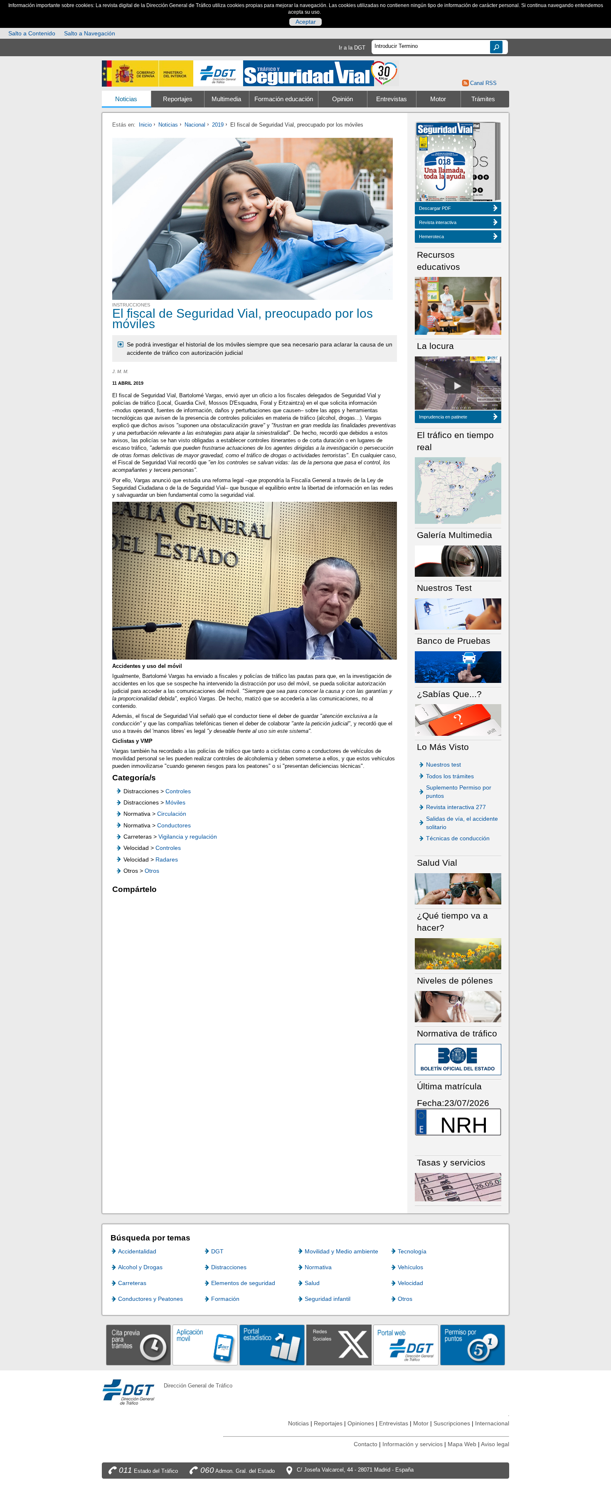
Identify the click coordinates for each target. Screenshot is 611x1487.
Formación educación (283, 99)
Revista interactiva (437, 222)
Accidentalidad (137, 1251)
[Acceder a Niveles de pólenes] (458, 1006)
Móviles (175, 802)
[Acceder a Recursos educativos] (458, 305)
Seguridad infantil (327, 1298)
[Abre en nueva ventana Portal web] (406, 1344)
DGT (217, 1251)
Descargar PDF (435, 208)
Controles (178, 791)
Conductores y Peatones (150, 1298)
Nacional (195, 125)
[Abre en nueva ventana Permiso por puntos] (472, 1344)
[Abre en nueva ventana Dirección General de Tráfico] (218, 73)
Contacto (365, 1444)
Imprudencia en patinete (443, 416)
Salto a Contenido (31, 33)
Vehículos (410, 1267)
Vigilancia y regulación (187, 836)
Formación (225, 1298)
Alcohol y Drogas (140, 1267)
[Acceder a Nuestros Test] (458, 613)
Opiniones (360, 1423)
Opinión (342, 99)
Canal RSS (483, 83)
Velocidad (410, 1283)
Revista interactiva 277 (456, 807)
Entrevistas (391, 99)
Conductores (174, 825)
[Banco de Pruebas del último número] (458, 666)
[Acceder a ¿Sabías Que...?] (458, 719)
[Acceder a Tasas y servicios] (458, 1186)
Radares (166, 859)
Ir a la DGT (352, 48)
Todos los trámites (450, 776)
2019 (218, 125)
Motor (438, 99)
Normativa (318, 1267)
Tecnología (412, 1251)
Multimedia (226, 99)
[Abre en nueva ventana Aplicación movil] (205, 1344)
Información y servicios (412, 1444)
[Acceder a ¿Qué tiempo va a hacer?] (458, 953)
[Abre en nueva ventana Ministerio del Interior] (147, 73)
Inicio (145, 125)
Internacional (492, 1423)
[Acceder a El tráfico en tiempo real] (458, 489)
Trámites (483, 99)
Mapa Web (462, 1444)
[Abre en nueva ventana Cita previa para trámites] (138, 1344)
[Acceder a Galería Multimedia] (458, 560)
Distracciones (228, 1267)
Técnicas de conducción (458, 838)
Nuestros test (443, 764)
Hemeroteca (431, 236)
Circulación (171, 813)
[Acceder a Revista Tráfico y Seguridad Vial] (321, 72)
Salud (312, 1283)
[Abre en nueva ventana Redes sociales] (339, 1344)
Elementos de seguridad (243, 1283)
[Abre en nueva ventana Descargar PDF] (444, 163)
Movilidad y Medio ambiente (341, 1251)
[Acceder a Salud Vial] (458, 888)
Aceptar (306, 21)
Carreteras (132, 1283)
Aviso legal (495, 1444)
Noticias (126, 99)
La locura (458, 386)
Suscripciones (452, 1423)
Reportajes (177, 99)
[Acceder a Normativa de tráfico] (458, 1059)
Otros (152, 870)
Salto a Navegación (89, 33)
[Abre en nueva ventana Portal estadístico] (272, 1344)
